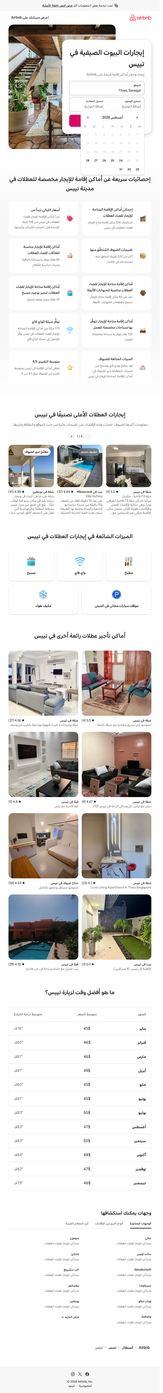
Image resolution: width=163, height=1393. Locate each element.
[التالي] (71, 436)
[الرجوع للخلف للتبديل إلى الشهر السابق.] (137, 117)
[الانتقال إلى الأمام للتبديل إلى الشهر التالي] (88, 117)
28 (87, 160)
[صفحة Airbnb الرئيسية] (140, 17)
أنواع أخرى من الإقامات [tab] (109, 1223)
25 (112, 160)
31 (120, 169)
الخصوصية (85, 1386)
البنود (71, 1386)
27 (96, 160)
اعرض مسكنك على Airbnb (30, 17)
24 (120, 160)
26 (104, 160)
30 (129, 169)
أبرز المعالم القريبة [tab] (77, 1223)
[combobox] (107, 90)
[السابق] (88, 436)
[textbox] (125, 106)
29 (137, 169)
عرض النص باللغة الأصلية (57, 5)
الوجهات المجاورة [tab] (140, 1223)
